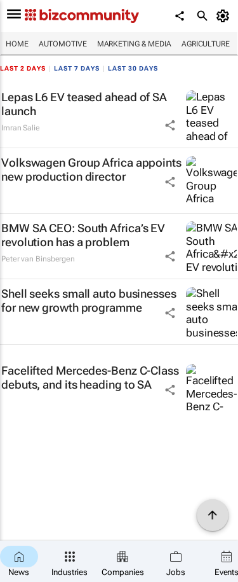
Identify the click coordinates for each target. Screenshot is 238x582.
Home (17, 43)
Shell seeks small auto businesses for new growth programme (88, 300)
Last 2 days (23, 68)
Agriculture (206, 43)
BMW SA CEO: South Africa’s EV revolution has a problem (83, 235)
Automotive (63, 43)
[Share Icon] (170, 125)
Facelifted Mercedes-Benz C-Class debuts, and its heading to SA (90, 377)
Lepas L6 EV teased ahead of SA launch (84, 104)
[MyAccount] (225, 15)
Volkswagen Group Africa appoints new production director (91, 169)
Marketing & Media (134, 43)
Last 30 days (133, 68)
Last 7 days (77, 68)
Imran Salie (20, 127)
